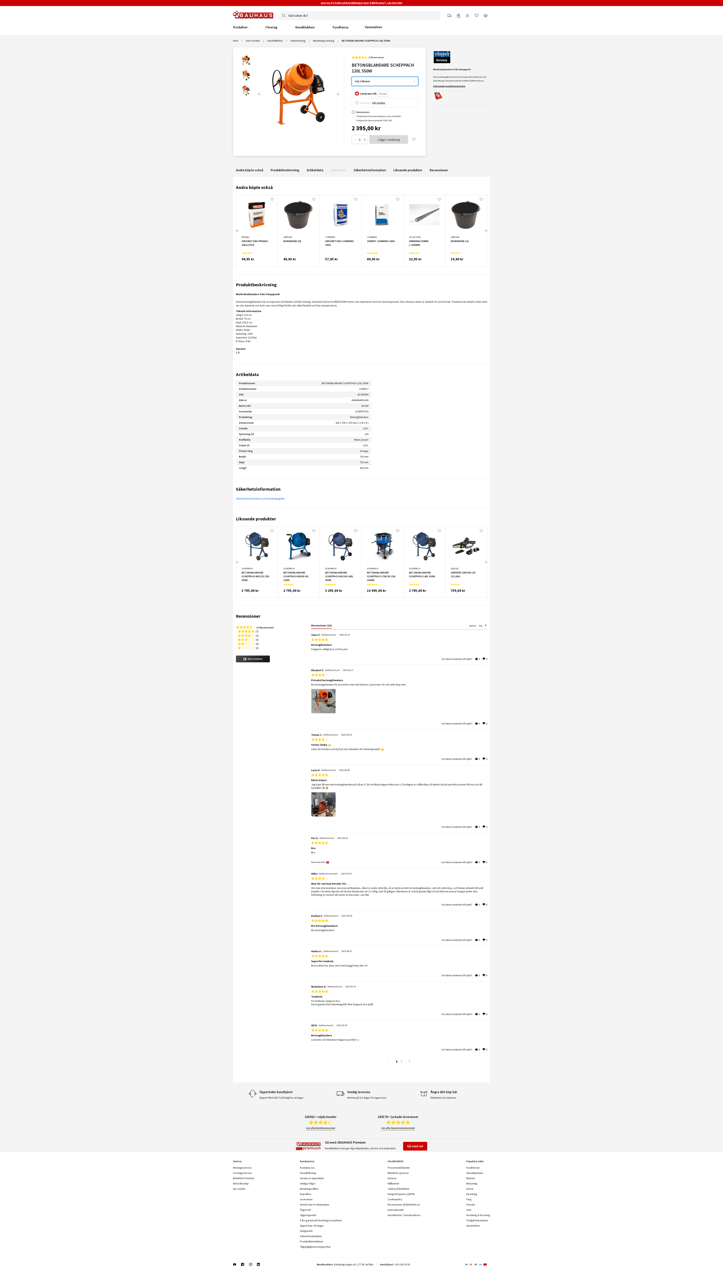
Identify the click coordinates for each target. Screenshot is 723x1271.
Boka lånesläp (241, 1183)
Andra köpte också (249, 170)
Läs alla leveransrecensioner (398, 1128)
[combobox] (359, 15)
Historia (392, 1178)
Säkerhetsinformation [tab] (258, 489)
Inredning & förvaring (478, 1215)
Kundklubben (305, 27)
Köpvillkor (305, 1194)
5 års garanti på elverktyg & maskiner (321, 1220)
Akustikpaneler (474, 1173)
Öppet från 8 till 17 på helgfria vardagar (281, 1097)
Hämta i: (365, 103)
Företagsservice (242, 1173)
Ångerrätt (305, 1210)
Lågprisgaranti (308, 1215)
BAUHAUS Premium (243, 1178)
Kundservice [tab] (307, 1161)
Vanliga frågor (308, 1183)
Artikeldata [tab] (247, 374)
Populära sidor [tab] (475, 1161)
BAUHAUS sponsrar (398, 1173)
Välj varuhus (378, 102)
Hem (235, 40)
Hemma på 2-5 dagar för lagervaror (367, 1097)
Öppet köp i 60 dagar (312, 1225)
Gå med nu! (415, 1146)
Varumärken (373, 27)
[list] (399, 702)
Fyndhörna (340, 27)
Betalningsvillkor (309, 1188)
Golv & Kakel (253, 40)
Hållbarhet (393, 1183)
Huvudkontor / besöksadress (404, 1215)
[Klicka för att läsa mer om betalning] (477, 1264)
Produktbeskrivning (285, 170)
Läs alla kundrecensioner (320, 1128)
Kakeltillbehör (275, 40)
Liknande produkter (408, 170)
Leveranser (306, 1199)
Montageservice (242, 1167)
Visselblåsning (308, 1173)
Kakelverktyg (298, 40)
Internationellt (395, 1210)
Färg (468, 1199)
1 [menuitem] (397, 1061)
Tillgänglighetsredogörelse (315, 1246)
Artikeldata (315, 170)
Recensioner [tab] (248, 616)
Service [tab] (237, 1161)
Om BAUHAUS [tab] (395, 1161)
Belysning (471, 1183)
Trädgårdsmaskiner (477, 1220)
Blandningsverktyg (323, 40)
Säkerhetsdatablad (311, 1236)
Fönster (470, 1204)
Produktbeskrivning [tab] (256, 285)
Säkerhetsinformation (370, 170)
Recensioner (439, 170)
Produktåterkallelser (311, 1241)
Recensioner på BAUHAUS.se (404, 1204)
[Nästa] (338, 94)
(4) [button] (257, 635)
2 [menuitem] (401, 1061)
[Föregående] (259, 94)
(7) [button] (257, 631)
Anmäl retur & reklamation (314, 1204)
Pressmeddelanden (399, 1167)
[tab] (321, 626)
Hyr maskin (239, 1188)
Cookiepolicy (395, 1199)
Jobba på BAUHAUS (398, 1188)
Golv (468, 1210)
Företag (271, 27)
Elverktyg (471, 1194)
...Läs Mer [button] (364, 894)
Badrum (470, 1178)
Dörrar (470, 1188)
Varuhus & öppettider (312, 1178)
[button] (253, 659)
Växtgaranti (306, 1231)
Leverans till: (368, 93)
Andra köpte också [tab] (254, 187)
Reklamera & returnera (443, 1097)
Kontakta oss (307, 1167)
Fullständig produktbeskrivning (449, 86)
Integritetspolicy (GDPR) (401, 1194)
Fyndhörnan (473, 1167)
